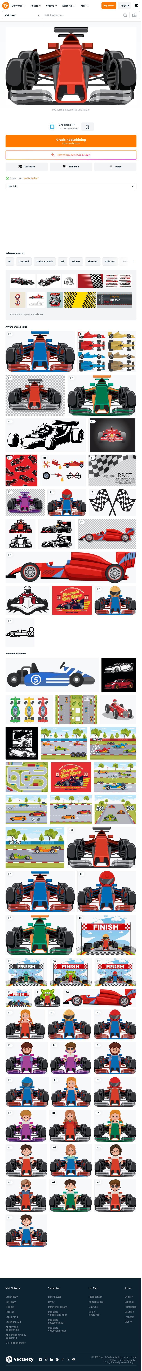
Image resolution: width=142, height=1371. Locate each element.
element (93, 260)
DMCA (50, 1300)
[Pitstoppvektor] (63, 469)
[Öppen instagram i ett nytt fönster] (46, 1357)
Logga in (124, 5)
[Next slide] (128, 260)
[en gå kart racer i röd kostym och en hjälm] (28, 599)
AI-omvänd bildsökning (12, 1327)
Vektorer (17, 5)
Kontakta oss (94, 1300)
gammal (24, 260)
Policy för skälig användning (116, 1360)
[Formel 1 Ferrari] (112, 433)
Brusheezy (12, 1295)
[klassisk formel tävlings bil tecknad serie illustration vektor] (118, 708)
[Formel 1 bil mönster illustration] (21, 469)
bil (9, 260)
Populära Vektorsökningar (56, 1312)
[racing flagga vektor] (112, 501)
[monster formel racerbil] (47, 996)
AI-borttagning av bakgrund (16, 1335)
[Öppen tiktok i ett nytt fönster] (62, 1357)
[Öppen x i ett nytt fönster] (68, 1357)
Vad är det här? (31, 178)
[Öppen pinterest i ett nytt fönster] (57, 1357)
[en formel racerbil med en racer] (66, 501)
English (126, 1295)
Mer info (12, 185)
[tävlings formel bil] (56, 532)
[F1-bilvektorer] (106, 350)
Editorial (67, 5)
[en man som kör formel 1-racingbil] (25, 1023)
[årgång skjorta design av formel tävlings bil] (72, 599)
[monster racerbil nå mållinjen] (71, 971)
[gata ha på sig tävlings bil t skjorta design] (22, 742)
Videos (50, 5)
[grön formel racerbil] (102, 393)
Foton (34, 5)
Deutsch (126, 1310)
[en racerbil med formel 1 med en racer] (115, 599)
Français (127, 1315)
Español (126, 1300)
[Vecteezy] (5, 5)
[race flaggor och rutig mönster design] (112, 469)
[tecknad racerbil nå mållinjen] (106, 933)
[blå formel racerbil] (40, 350)
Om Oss (91, 1305)
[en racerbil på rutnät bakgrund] (35, 393)
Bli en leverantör (93, 1312)
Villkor (111, 1358)
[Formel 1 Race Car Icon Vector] (20, 630)
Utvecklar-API (13, 1320)
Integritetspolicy (125, 1358)
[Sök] (125, 15)
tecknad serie (45, 260)
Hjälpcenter (93, 1295)
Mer (83, 5)
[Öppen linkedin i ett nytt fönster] (51, 1357)
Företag (10, 1310)
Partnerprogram (56, 1305)
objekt (76, 260)
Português (128, 1305)
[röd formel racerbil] (101, 846)
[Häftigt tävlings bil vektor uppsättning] (118, 673)
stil (62, 260)
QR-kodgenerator (16, 1341)
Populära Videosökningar (56, 1327)
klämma (110, 260)
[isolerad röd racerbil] (71, 566)
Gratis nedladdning (71, 141)
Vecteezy (11, 1300)
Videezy (10, 1305)
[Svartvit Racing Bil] (46, 433)
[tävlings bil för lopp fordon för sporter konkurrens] (52, 673)
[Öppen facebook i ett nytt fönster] (40, 1357)
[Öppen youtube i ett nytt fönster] (73, 1357)
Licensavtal (53, 1295)
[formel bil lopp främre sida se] (21, 532)
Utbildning (12, 1315)
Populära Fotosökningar (55, 1320)
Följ (88, 128)
